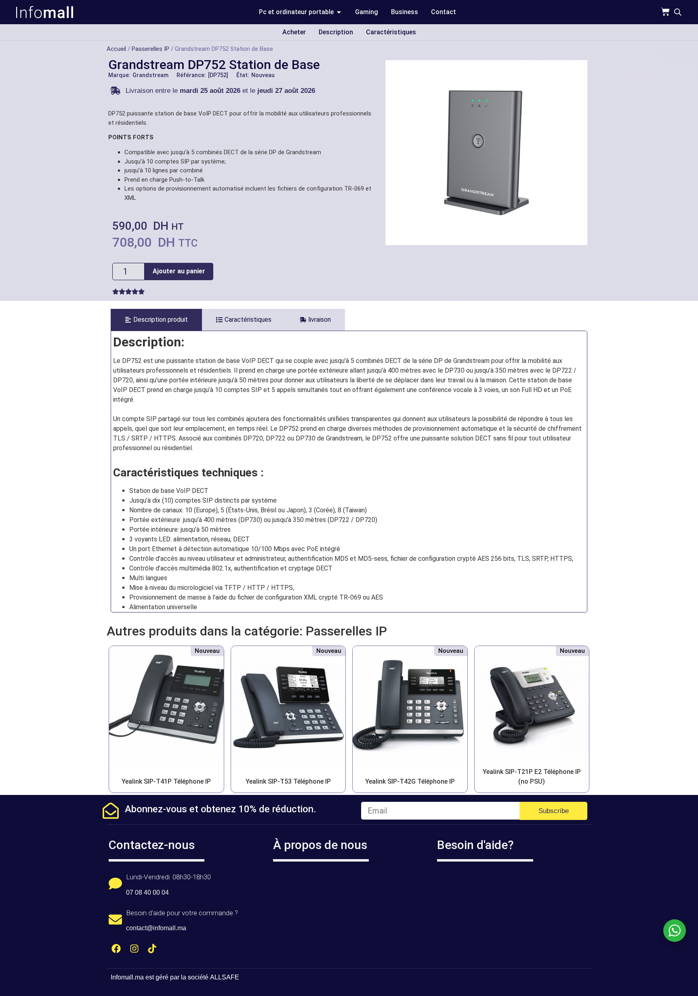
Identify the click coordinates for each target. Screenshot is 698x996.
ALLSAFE (224, 977)
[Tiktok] (152, 948)
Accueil (116, 48)
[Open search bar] (678, 12)
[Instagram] (134, 948)
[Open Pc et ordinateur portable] (339, 12)
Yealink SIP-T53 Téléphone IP (288, 781)
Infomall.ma (127, 977)
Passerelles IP (150, 48)
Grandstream (150, 75)
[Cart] (665, 11)
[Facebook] (116, 948)
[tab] (156, 320)
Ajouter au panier (179, 271)
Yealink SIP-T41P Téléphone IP (166, 781)
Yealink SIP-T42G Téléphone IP (410, 781)
